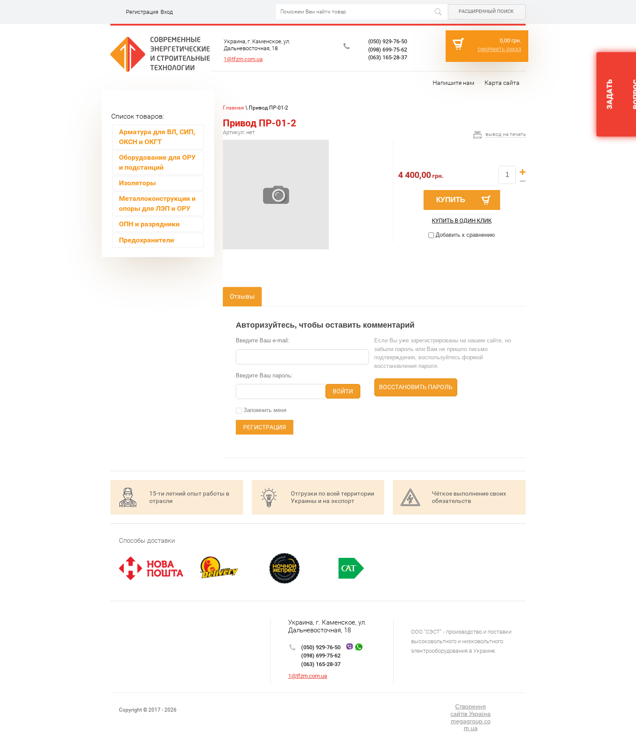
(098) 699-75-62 (387, 49)
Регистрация (142, 12)
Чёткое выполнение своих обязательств (469, 497)
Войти (343, 391)
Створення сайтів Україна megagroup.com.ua (470, 717)
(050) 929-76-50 (387, 41)
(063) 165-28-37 (387, 57)
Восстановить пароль (416, 386)
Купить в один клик (461, 220)
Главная (233, 108)
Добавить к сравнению (464, 235)
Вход (167, 12)
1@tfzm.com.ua (243, 59)
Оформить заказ (499, 49)
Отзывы (242, 296)
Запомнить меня (264, 410)
